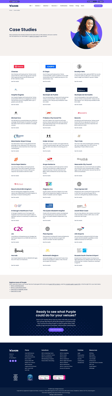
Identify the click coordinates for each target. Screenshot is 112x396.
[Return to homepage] (14, 6)
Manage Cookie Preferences (56, 394)
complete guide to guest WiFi (72, 284)
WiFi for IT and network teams (18, 287)
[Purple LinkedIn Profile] (10, 361)
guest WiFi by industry (54, 284)
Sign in (101, 1)
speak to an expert (34, 36)
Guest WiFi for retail (16, 291)
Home (10, 10)
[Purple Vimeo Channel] (16, 361)
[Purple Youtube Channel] (13, 361)
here (69, 392)
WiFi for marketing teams (17, 286)
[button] (31, 6)
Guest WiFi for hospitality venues (19, 289)
